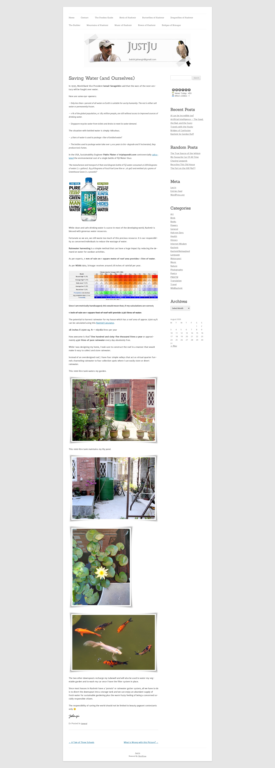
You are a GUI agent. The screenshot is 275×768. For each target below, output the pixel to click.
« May (173, 346)
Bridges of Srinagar (171, 25)
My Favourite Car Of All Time (184, 157)
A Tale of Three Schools (81, 742)
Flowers (174, 225)
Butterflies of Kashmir (153, 17)
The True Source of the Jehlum (185, 153)
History (174, 240)
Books (173, 221)
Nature (173, 266)
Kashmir (174, 247)
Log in (173, 187)
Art (172, 214)
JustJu (137, 753)
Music (173, 262)
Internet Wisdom (178, 244)
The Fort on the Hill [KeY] (182, 168)
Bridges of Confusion (180, 130)
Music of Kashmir (123, 25)
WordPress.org (177, 195)
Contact (85, 17)
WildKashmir (176, 288)
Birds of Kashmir (127, 17)
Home (71, 17)
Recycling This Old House (182, 164)
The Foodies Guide (104, 17)
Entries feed (176, 191)
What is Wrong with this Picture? (141, 742)
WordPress (142, 756)
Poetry (173, 273)
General (84, 723)
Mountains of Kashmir (97, 25)
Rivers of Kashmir (147, 25)
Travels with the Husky (181, 126)
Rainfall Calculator (105, 323)
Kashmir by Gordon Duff (182, 134)
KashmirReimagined (180, 251)
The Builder (74, 25)
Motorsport (175, 258)
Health (173, 236)
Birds (172, 218)
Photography (176, 269)
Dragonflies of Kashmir (181, 17)
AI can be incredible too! (182, 115)
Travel (173, 284)
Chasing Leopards (178, 161)
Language (175, 255)
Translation (176, 280)
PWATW (174, 277)
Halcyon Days (177, 232)
